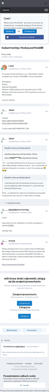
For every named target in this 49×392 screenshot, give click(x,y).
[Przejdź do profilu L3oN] (4, 67)
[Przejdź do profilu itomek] (4, 242)
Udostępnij (12, 330)
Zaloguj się (10, 31)
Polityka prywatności (15, 363)
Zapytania (18, 57)
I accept (25, 385)
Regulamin (17, 381)
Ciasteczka (38, 363)
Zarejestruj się (29, 31)
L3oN (8, 54)
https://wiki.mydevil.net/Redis (13, 121)
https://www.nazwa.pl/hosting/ (13, 264)
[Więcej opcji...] (46, 67)
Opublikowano (20, 69)
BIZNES (11, 225)
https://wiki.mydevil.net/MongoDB (14, 123)
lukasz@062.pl (43, 391)
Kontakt (28, 363)
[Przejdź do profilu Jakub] (4, 111)
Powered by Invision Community (24, 369)
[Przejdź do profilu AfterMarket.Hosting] (4, 211)
